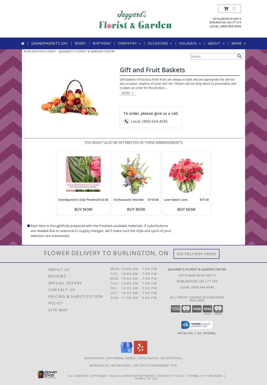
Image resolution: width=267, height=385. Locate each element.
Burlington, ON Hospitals (160, 358)
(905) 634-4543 (230, 26)
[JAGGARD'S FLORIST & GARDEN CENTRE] (135, 19)
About (214, 43)
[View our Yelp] (140, 353)
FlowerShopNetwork (136, 376)
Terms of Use (146, 378)
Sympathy (127, 43)
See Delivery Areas (197, 253)
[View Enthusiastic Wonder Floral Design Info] (136, 174)
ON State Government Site (155, 365)
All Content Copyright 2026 (92, 376)
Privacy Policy (172, 376)
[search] (239, 56)
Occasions (158, 43)
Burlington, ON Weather (110, 365)
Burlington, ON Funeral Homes (110, 358)
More (237, 43)
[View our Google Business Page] (126, 353)
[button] (229, 9)
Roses (80, 43)
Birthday (102, 43)
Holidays (188, 43)
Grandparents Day (49, 43)
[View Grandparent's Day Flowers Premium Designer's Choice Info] (83, 174)
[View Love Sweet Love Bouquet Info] (186, 174)
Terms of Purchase (206, 376)
